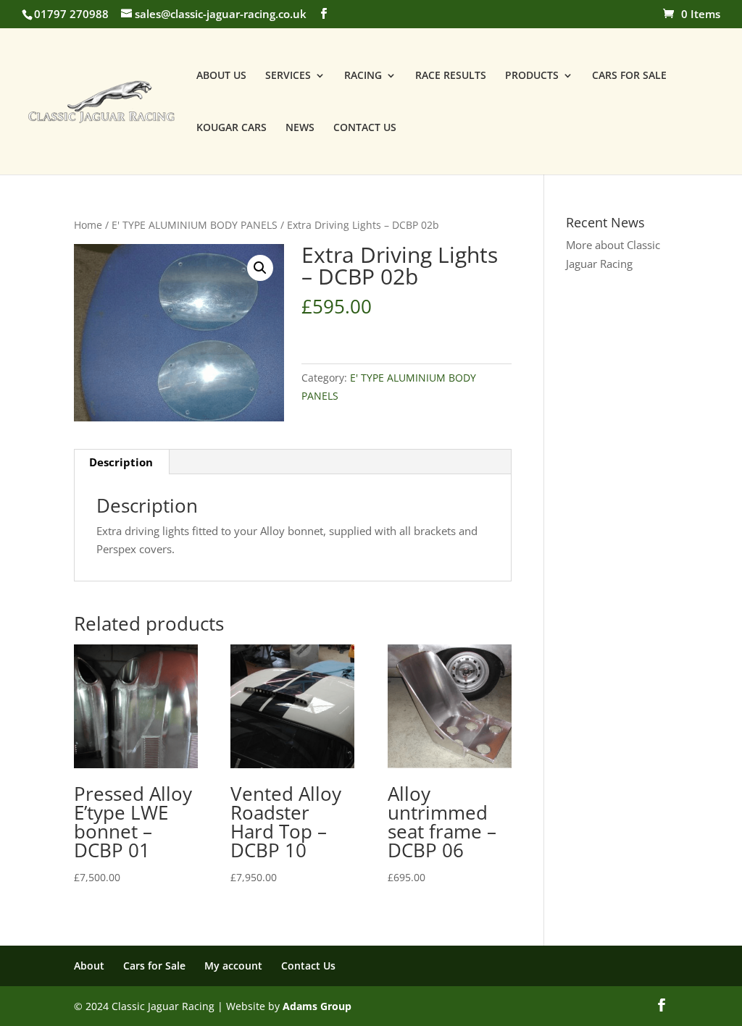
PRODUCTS (532, 76)
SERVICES (288, 76)
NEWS (299, 128)
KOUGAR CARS (231, 128)
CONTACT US (364, 128)
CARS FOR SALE (629, 76)
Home (88, 225)
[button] (260, 268)
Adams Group (317, 1006)
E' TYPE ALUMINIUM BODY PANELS (195, 225)
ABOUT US (221, 76)
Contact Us (308, 965)
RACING (363, 76)
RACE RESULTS (450, 76)
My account (233, 965)
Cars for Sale (154, 965)
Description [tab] (121, 462)
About (89, 965)
